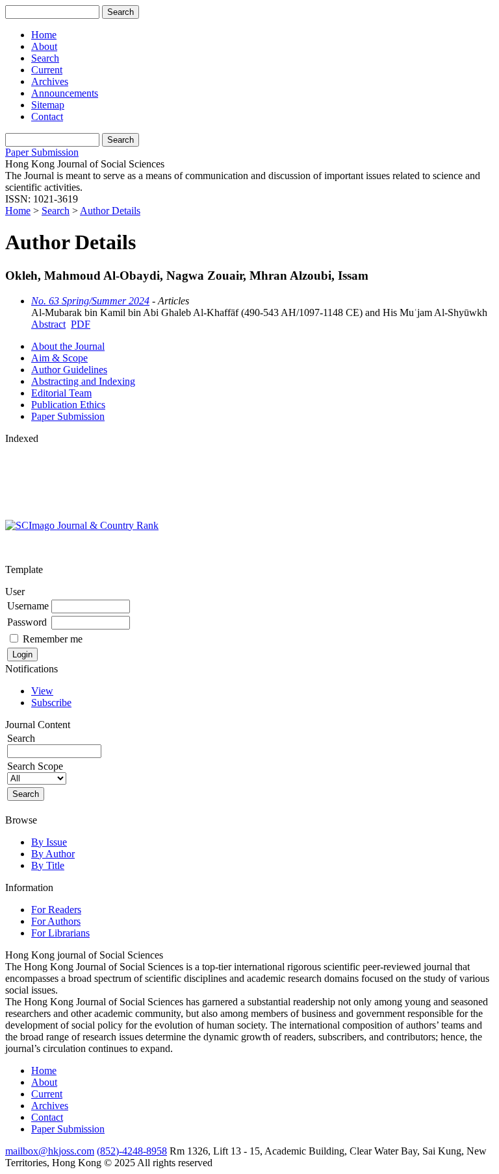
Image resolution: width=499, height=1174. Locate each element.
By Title (47, 865)
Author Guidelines (69, 369)
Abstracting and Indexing (83, 381)
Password (27, 622)
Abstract (48, 324)
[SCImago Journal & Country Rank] (82, 525)
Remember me (53, 638)
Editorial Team (61, 392)
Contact (47, 116)
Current (46, 69)
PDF (80, 324)
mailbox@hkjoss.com (49, 1150)
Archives (49, 81)
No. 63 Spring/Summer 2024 (90, 300)
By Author (53, 853)
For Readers (56, 909)
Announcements (64, 93)
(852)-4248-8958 (132, 1150)
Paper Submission (42, 152)
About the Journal (68, 346)
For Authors (56, 921)
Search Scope (35, 766)
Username (28, 605)
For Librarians (60, 932)
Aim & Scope (59, 357)
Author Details (110, 210)
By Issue (49, 842)
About (44, 46)
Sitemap (47, 104)
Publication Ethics (68, 404)
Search (45, 58)
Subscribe (51, 702)
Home (44, 34)
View (42, 690)
